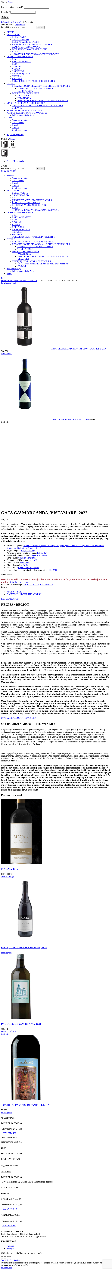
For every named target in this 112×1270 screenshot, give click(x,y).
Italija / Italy (42, 553)
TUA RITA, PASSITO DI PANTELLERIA (25, 1104)
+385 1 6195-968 (9, 1209)
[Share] (5, 1256)
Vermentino (32, 558)
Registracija (20, 24)
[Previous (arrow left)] (2, 1258)
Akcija (9, 273)
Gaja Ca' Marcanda (39, 555)
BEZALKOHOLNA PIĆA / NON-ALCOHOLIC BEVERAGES (41, 86)
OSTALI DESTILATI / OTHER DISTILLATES (33, 81)
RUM (14, 64)
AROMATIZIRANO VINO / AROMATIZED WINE (35, 54)
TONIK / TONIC (25, 91)
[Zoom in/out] (10, 1256)
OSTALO (11, 83)
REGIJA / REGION (15, 592)
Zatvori (11, 2)
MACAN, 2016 (9, 868)
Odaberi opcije (7, 876)
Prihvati (4, 1267)
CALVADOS (18, 71)
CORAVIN (17, 108)
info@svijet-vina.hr (20, 582)
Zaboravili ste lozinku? (11, 22)
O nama (10, 118)
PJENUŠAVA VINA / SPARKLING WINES (32, 44)
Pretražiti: (5, 27)
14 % (25, 565)
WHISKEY (17, 78)
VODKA (16, 69)
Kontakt (15, 125)
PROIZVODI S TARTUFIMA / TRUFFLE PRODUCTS (42, 100)
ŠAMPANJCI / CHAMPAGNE (26, 47)
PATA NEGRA (24, 98)
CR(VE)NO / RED (20, 39)
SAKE (15, 52)
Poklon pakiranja (14, 268)
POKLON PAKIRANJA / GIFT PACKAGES (27, 113)
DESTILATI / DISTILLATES (20, 56)
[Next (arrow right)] (5, 1258)
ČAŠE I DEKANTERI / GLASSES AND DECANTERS (37, 105)
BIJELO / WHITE (20, 37)
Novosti (15, 127)
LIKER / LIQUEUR (21, 74)
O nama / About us (20, 120)
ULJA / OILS (23, 96)
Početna (4, 280)
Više (10, 1267)
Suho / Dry (25, 563)
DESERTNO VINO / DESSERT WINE (29, 49)
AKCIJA (10, 32)
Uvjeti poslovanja (19, 130)
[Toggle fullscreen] (8, 1256)
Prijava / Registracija (15, 134)
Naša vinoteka (18, 122)
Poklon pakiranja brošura (23, 115)
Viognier (22, 558)
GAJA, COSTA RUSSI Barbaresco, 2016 (24, 947)
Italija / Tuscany (28, 550)
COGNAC (17, 66)
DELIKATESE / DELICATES (25, 93)
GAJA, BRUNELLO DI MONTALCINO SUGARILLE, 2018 (78, 349)
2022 (35, 560)
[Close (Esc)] (2, 1256)
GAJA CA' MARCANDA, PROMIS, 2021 (70, 419)
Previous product (8, 283)
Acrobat (10, 176)
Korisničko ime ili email (12, 7)
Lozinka (5, 12)
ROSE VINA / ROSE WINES (25, 42)
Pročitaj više (6, 953)
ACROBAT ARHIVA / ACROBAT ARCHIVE (27, 110)
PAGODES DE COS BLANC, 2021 (21, 1023)
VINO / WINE (13, 34)
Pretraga (40, 27)
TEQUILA (17, 76)
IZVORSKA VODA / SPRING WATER (35, 88)
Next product (6, 353)
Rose (14, 198)
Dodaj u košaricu (8, 1031)
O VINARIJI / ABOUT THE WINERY (24, 594)
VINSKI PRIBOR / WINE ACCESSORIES (26, 103)
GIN (14, 59)
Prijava (5, 17)
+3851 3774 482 (9, 1133)
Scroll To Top (7, 1260)
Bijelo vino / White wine (28, 567)
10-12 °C (53, 570)
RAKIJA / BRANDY (21, 61)
